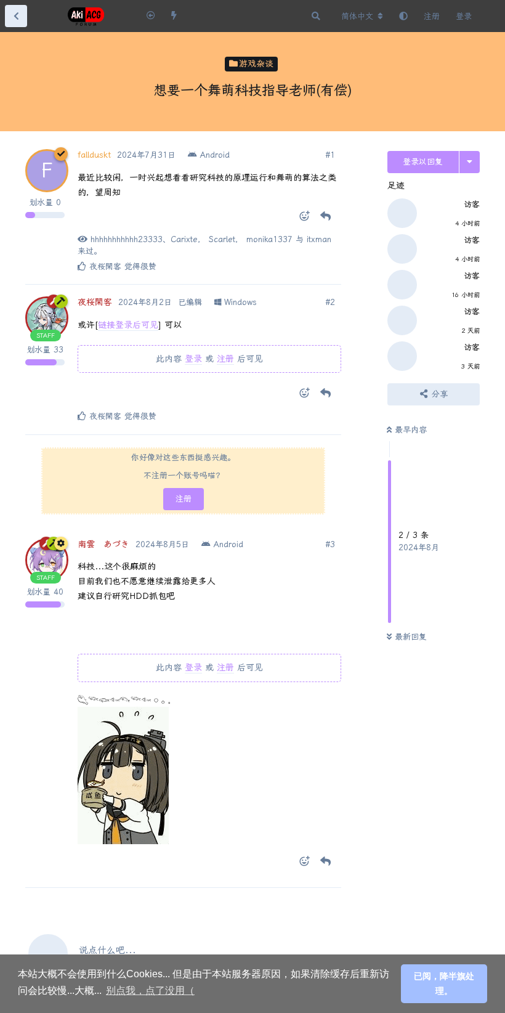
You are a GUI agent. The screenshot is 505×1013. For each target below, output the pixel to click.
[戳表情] (300, 219)
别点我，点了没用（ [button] (150, 990)
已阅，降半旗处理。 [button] (444, 983)
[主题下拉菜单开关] (469, 162)
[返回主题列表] (16, 16)
